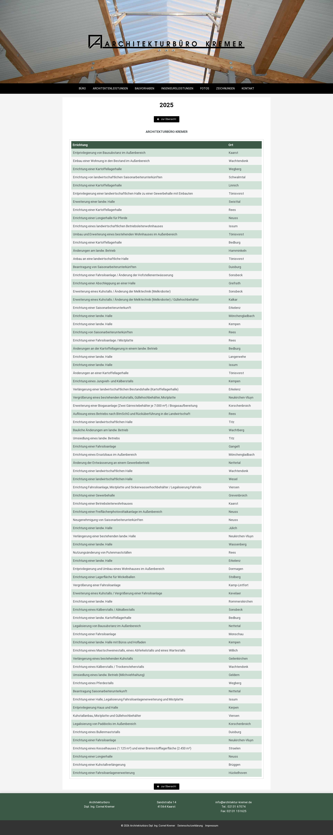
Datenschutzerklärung (190, 825)
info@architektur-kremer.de (233, 802)
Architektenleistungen (110, 88)
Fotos (204, 88)
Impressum (211, 825)
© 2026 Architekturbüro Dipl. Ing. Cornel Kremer (148, 825)
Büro (82, 88)
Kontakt (248, 88)
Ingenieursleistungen (177, 88)
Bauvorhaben (144, 88)
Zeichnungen (225, 88)
